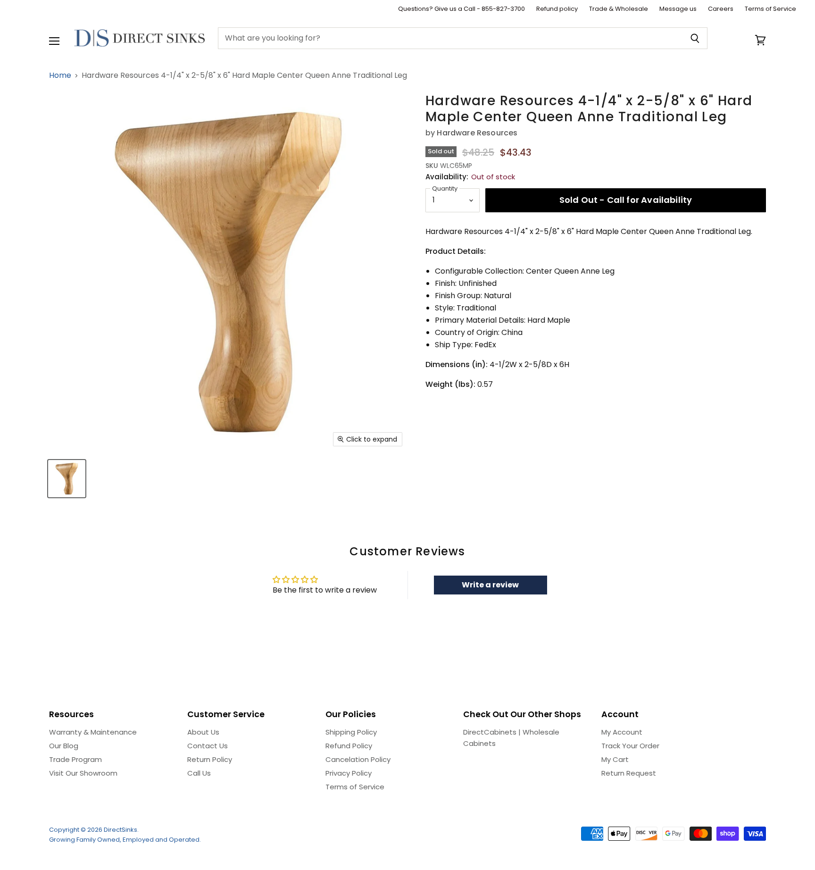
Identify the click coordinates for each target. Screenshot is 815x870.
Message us (678, 9)
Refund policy (557, 9)
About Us (203, 732)
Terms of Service (770, 9)
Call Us (199, 773)
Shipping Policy (351, 732)
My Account (621, 732)
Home (60, 75)
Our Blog (63, 746)
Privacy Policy (348, 773)
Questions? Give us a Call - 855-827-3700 (461, 9)
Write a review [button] (490, 584)
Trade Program (75, 759)
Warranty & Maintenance (93, 732)
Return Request (628, 773)
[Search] (694, 38)
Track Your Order (630, 746)
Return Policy (209, 759)
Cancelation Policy (358, 759)
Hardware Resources (477, 132)
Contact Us (207, 746)
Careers (720, 9)
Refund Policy (348, 746)
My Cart (615, 759)
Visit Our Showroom (83, 773)
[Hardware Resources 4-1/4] (66, 478)
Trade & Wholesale (618, 9)
